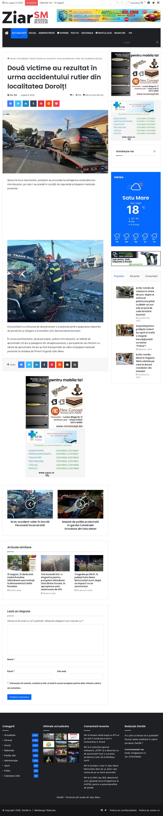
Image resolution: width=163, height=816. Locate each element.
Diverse (64, 33)
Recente (134, 276)
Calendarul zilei (12, 776)
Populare (119, 276)
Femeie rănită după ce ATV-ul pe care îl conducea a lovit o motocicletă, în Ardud (101, 738)
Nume (11, 659)
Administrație (47, 33)
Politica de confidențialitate (123, 810)
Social (32, 33)
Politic (75, 33)
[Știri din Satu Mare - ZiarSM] (25, 17)
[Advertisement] (55, 217)
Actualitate (19, 33)
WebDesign (40, 810)
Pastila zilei (105, 33)
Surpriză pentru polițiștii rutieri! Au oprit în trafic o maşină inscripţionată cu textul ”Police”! (145, 336)
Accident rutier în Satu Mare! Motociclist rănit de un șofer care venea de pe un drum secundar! (101, 769)
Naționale (87, 33)
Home (12, 58)
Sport (7, 765)
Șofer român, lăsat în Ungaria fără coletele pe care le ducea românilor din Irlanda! (145, 363)
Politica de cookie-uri (149, 810)
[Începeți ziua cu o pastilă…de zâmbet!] (48, 744)
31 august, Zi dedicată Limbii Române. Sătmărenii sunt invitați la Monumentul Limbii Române (20, 580)
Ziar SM (13, 95)
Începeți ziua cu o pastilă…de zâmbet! (58, 2)
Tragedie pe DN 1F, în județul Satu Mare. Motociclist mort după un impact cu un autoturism (87, 580)
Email (11, 671)
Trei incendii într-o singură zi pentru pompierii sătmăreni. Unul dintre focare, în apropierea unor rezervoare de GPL (53, 582)
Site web (61, 671)
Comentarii (151, 276)
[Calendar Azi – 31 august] (73, 737)
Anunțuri (119, 33)
